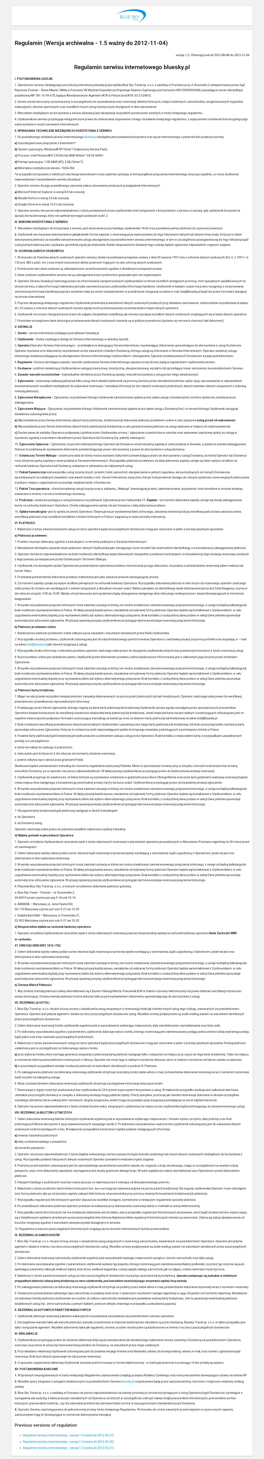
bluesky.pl (90, 137)
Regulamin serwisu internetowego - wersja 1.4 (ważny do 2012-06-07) (68, 1435)
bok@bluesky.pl (37, 644)
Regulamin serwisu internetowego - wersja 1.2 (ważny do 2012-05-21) (68, 1448)
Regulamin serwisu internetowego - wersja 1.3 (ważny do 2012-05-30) (68, 1441)
